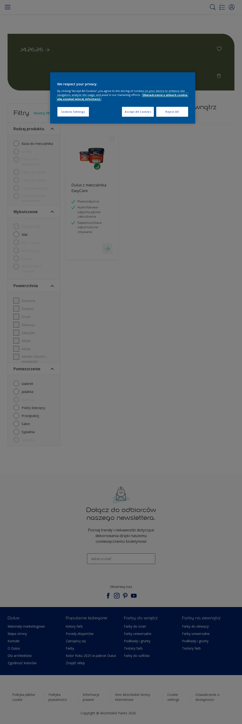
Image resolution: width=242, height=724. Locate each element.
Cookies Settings (73, 111)
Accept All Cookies (138, 111)
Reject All (172, 111)
